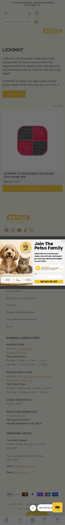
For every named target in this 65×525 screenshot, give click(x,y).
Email (35, 273)
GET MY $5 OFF (48, 281)
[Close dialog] (63, 241)
